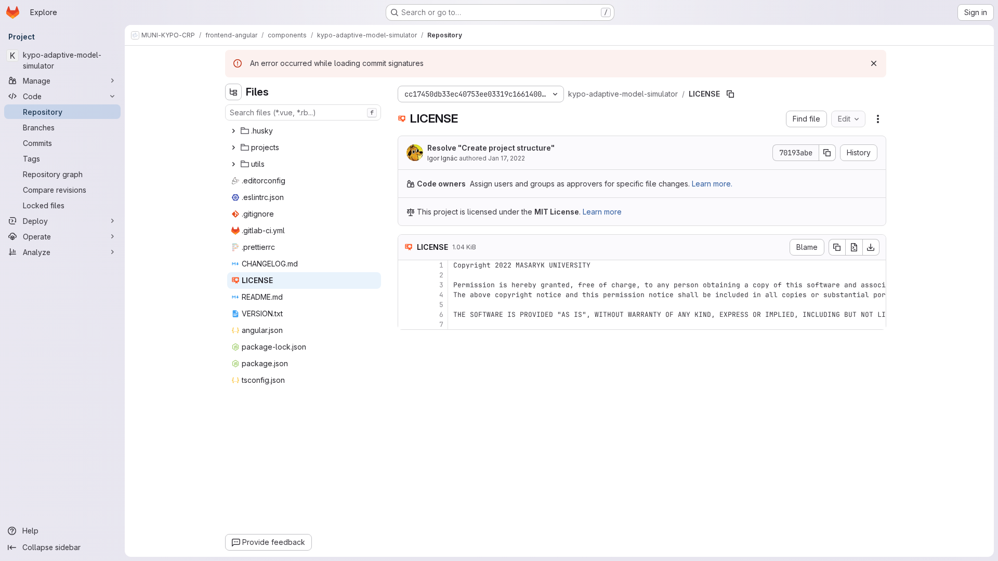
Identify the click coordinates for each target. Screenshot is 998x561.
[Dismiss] (874, 63)
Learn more (602, 211)
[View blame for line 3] (407, 285)
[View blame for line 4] (407, 295)
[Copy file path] (730, 94)
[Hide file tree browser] (233, 92)
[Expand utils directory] (233, 164)
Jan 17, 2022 (506, 158)
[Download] (871, 247)
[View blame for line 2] (407, 275)
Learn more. (712, 183)
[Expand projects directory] (233, 147)
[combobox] (303, 112)
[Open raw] (854, 247)
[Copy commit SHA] (827, 152)
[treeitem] (304, 131)
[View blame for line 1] (407, 265)
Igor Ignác (442, 158)
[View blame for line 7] (407, 324)
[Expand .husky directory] (233, 131)
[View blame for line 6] (407, 314)
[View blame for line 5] (407, 305)
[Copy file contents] (837, 247)
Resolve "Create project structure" (491, 147)
